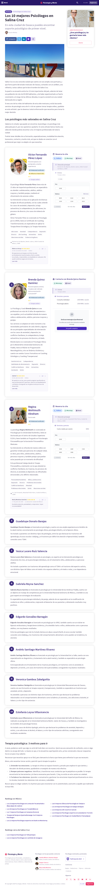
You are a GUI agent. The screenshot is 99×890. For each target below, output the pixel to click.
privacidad (56, 884)
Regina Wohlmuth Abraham (34, 410)
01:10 (71, 198)
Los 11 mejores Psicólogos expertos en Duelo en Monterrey (27, 821)
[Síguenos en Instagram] (78, 879)
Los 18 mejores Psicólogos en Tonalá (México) (22, 809)
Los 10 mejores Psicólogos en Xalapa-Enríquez (68, 807)
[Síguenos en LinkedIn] (74, 879)
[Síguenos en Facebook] (66, 879)
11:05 (60, 201)
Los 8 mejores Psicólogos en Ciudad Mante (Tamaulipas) (71, 816)
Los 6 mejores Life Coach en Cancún (64, 810)
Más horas (85, 194)
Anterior (58, 206)
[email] (28, 39)
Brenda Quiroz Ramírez (36, 281)
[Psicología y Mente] (49, 3)
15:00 (60, 449)
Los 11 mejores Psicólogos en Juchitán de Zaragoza (24, 838)
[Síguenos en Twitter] (70, 879)
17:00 (83, 449)
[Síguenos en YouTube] (82, 879)
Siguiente (85, 206)
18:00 (60, 452)
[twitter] (19, 39)
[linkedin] (24, 39)
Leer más (14, 261)
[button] (60, 179)
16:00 (71, 449)
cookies (63, 884)
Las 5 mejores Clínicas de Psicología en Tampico (68, 804)
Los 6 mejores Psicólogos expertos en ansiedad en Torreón (72, 813)
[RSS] (90, 879)
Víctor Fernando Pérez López (37, 156)
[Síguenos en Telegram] (86, 879)
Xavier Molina (13, 33)
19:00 (71, 452)
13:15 (83, 201)
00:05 (60, 198)
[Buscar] (77, 3)
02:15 (83, 198)
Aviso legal (49, 884)
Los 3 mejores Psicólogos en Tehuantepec (21, 835)
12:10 (71, 201)
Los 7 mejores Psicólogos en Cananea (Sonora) (23, 812)
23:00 (60, 188)
